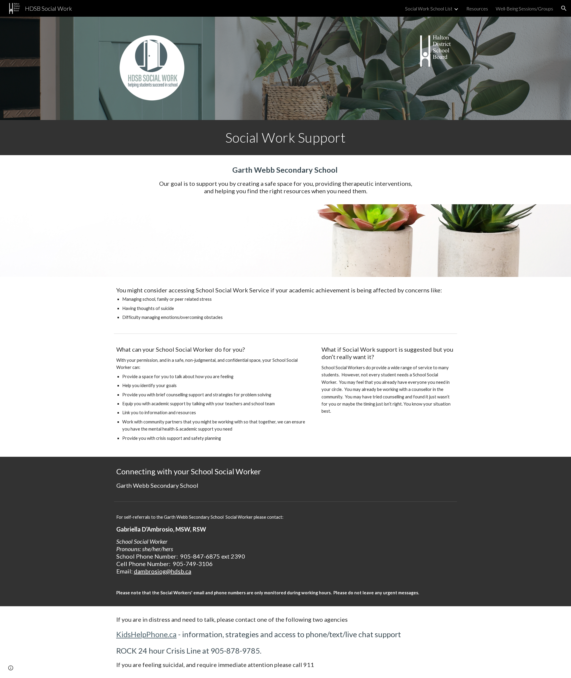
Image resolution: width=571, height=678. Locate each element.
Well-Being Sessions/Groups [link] (524, 8)
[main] (285, 137)
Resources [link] (477, 8)
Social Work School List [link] (428, 8)
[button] (564, 8)
